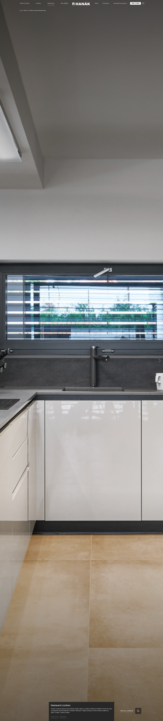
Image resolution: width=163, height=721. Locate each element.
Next (160, 360)
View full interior (126, 711)
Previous (3, 360)
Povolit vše (54, 717)
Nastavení (63, 717)
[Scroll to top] (159, 717)
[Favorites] (143, 3)
